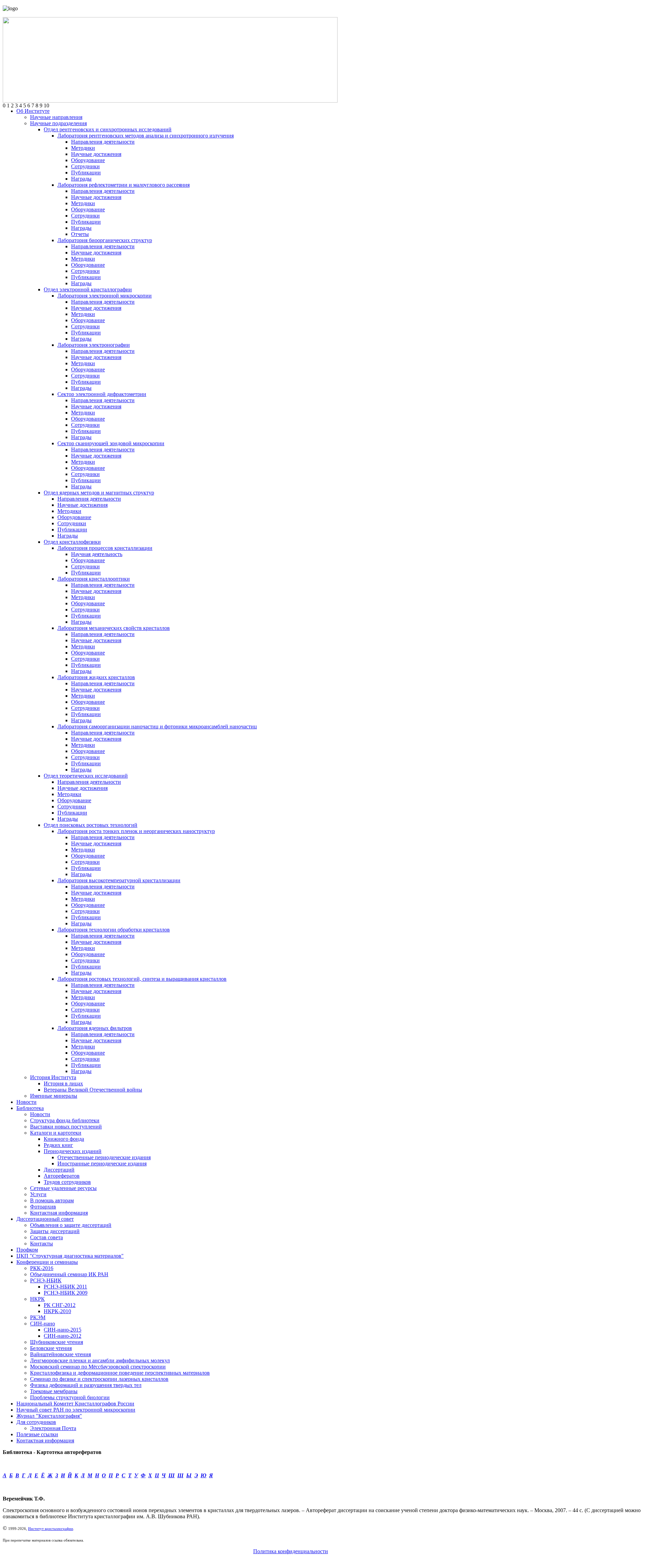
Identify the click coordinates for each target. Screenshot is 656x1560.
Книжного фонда (64, 1139)
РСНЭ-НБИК (46, 1280)
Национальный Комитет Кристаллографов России (75, 1403)
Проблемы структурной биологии (70, 1397)
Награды (81, 179)
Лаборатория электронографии (93, 345)
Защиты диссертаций (55, 1231)
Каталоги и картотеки (55, 1133)
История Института (53, 1077)
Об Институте (33, 111)
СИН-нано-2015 (62, 1330)
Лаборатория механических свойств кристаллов (113, 628)
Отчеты (80, 234)
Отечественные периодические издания (104, 1157)
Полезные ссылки (37, 1434)
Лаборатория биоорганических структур (104, 240)
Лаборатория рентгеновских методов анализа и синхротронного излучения (145, 135)
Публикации (86, 172)
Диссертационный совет (45, 1219)
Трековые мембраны (54, 1391)
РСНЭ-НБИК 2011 (65, 1287)
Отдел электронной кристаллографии (88, 289)
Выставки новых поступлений (66, 1126)
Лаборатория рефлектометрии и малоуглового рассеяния (123, 185)
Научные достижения (96, 154)
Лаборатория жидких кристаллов (96, 677)
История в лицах (63, 1083)
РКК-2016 (41, 1268)
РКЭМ (37, 1317)
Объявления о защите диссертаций (70, 1225)
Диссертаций (59, 1170)
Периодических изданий (72, 1151)
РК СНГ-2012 (60, 1305)
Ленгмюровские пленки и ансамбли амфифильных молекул (100, 1360)
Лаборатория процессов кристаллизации (104, 548)
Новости (26, 1102)
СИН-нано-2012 (62, 1336)
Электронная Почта (53, 1428)
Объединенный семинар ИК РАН (69, 1274)
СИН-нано (42, 1323)
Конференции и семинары (47, 1262)
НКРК (37, 1299)
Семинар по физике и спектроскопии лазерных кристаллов (99, 1379)
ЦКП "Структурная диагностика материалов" (70, 1256)
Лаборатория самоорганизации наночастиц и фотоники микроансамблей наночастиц (157, 726)
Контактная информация (59, 1213)
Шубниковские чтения (56, 1342)
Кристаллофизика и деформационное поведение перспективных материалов (120, 1373)
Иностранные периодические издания (102, 1163)
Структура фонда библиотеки (64, 1120)
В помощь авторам (52, 1200)
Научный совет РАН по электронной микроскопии (75, 1410)
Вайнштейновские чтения (60, 1354)
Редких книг (58, 1145)
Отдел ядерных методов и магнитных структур (99, 492)
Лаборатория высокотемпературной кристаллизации (118, 880)
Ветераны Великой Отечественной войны (93, 1090)
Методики (83, 148)
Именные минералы (53, 1096)
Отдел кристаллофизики (72, 542)
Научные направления (56, 117)
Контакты (41, 1243)
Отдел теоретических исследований (86, 776)
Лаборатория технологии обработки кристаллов (113, 930)
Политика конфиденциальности (290, 1551)
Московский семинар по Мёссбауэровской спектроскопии (98, 1367)
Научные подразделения (58, 123)
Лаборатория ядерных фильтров (94, 1028)
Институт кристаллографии (50, 1528)
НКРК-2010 (57, 1311)
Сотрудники (85, 166)
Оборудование (88, 160)
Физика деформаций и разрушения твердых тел (85, 1385)
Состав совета (46, 1237)
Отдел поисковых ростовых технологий (90, 825)
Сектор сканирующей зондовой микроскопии (110, 443)
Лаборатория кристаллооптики (93, 579)
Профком (27, 1250)
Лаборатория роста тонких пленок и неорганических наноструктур (136, 831)
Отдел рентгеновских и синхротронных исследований (108, 129)
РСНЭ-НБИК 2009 (65, 1293)
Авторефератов (62, 1176)
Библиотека (30, 1108)
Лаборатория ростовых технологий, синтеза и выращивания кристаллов (142, 979)
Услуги (38, 1194)
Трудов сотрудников (67, 1182)
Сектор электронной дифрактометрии (101, 394)
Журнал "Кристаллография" (49, 1416)
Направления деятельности (103, 142)
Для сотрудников (36, 1422)
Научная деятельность (96, 554)
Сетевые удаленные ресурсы (63, 1188)
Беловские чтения (51, 1348)
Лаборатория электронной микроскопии (104, 296)
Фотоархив (43, 1206)
